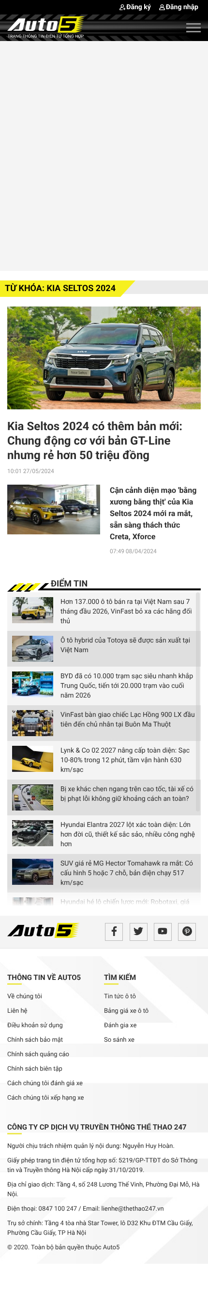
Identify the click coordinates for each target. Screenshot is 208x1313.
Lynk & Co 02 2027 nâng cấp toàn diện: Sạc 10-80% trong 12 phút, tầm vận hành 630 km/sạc (125, 760)
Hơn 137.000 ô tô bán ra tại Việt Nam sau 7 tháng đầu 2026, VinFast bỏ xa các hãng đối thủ (126, 611)
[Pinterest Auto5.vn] (187, 932)
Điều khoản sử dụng (35, 1025)
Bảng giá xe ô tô (126, 1011)
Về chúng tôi (24, 996)
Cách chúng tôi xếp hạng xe (45, 1098)
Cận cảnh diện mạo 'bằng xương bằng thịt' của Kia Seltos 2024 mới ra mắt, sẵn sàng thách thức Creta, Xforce (153, 513)
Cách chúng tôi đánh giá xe (45, 1083)
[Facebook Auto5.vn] (114, 932)
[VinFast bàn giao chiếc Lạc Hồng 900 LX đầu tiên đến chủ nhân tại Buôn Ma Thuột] (32, 723)
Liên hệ (17, 1011)
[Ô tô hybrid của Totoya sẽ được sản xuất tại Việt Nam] (32, 649)
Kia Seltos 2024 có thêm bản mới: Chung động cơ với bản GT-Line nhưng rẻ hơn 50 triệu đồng (94, 440)
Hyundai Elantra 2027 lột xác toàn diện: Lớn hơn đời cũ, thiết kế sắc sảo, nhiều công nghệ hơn (127, 834)
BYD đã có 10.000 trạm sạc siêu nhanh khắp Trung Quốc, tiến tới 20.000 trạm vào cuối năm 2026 (126, 685)
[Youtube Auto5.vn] (163, 932)
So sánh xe (119, 1040)
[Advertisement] (104, 154)
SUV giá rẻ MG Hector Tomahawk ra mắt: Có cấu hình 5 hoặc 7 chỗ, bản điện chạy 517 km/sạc (126, 873)
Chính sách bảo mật (35, 1040)
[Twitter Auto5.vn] (139, 932)
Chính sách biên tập (34, 1069)
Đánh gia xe (120, 1025)
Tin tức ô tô (120, 996)
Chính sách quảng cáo (38, 1054)
